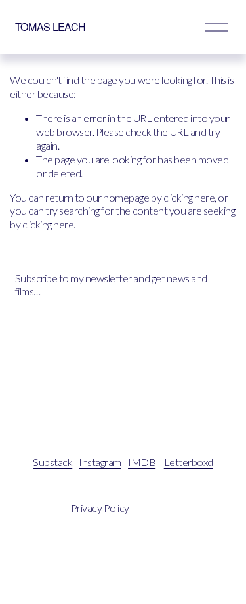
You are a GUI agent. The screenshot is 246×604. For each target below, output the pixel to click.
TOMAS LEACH (50, 26)
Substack (52, 462)
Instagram (100, 462)
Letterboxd (188, 462)
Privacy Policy (100, 508)
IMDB (141, 462)
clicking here (189, 197)
